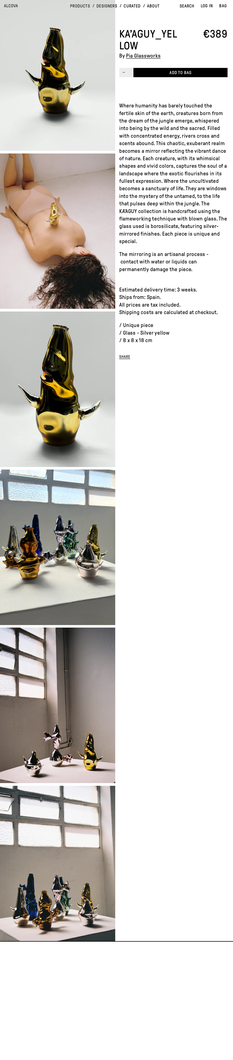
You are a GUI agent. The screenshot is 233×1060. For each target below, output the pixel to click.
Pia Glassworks (143, 56)
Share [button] (124, 357)
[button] (80, 6)
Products (80, 6)
